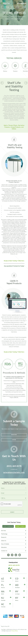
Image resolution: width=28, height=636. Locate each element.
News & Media (5, 544)
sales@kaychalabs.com (14, 472)
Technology (4, 534)
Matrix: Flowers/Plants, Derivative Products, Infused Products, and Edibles (14, 127)
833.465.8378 (21, 3)
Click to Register (8, 526)
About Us (3, 540)
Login (14, 439)
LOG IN (17, 7)
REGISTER (6, 7)
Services (3, 530)
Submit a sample (20, 526)
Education (4, 547)
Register (14, 434)
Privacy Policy (14, 630)
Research (3, 537)
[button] (2, 107)
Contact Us (4, 550)
